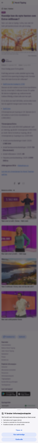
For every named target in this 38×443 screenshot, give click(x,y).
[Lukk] (19, 410)
